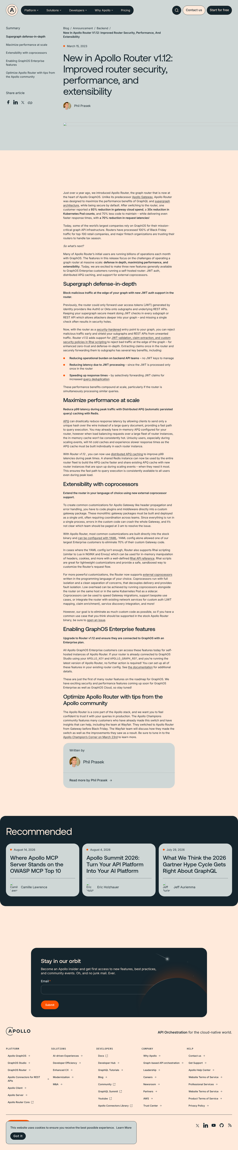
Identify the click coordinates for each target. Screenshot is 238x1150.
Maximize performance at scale (26, 44)
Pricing (125, 10)
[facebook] (8, 102)
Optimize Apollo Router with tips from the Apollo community (30, 74)
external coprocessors (157, 574)
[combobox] (176, 10)
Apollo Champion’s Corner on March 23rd (90, 737)
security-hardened (109, 329)
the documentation (140, 667)
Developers (76, 10)
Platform (30, 10)
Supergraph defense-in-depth (25, 36)
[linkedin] (15, 102)
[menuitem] (28, 1055)
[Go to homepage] (12, 10)
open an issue (96, 620)
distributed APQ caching (127, 454)
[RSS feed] (229, 1125)
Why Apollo (102, 10)
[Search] (176, 10)
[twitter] (23, 102)
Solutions (52, 10)
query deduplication (96, 379)
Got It (17, 1136)
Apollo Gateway (142, 197)
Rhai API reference (142, 558)
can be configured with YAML (97, 538)
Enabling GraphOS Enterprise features (25, 62)
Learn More (124, 1127)
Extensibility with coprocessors (26, 52)
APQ (66, 421)
